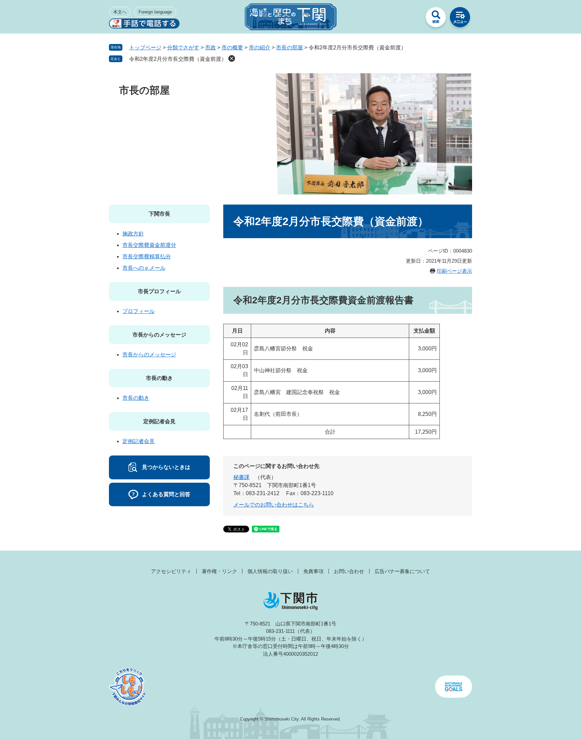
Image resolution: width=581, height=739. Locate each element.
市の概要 (232, 47)
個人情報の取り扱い (270, 571)
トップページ (145, 47)
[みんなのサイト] (411, 19)
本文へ (119, 11)
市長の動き (159, 378)
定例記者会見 (159, 421)
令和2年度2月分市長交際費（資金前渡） (178, 59)
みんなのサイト (411, 19)
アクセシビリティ (171, 571)
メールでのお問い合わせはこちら (273, 505)
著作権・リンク (219, 571)
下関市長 (159, 214)
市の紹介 (259, 47)
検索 (436, 19)
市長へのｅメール (143, 268)
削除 (231, 58)
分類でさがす (183, 47)
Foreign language (155, 11)
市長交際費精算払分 (146, 256)
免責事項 (313, 571)
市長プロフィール (159, 291)
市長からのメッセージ (159, 335)
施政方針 (133, 233)
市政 (210, 47)
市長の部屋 (289, 47)
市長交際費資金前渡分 (149, 245)
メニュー (460, 19)
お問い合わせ (349, 571)
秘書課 (241, 477)
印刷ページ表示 (454, 270)
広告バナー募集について (402, 571)
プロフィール (138, 311)
